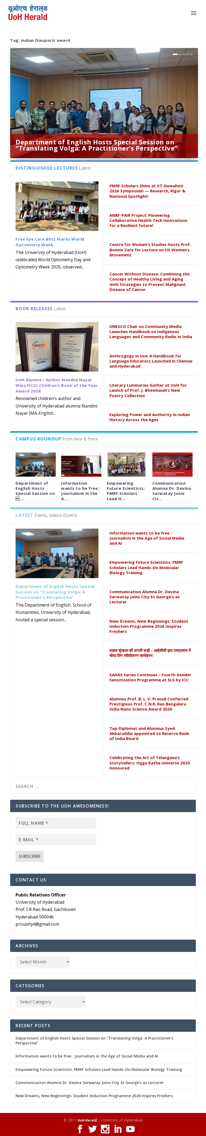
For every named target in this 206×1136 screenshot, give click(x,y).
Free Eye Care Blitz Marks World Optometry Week (50, 241)
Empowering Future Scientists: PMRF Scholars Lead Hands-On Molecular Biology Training (146, 567)
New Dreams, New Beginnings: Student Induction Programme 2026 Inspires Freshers (148, 626)
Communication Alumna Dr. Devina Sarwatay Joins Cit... (171, 490)
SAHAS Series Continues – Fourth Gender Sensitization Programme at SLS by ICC (150, 677)
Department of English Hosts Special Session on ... (35, 490)
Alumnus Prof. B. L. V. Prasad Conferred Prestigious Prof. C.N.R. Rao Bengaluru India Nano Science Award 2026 (148, 704)
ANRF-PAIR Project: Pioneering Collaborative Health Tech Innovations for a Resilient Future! (148, 220)
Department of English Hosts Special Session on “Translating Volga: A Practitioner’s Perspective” (97, 145)
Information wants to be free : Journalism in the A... (80, 490)
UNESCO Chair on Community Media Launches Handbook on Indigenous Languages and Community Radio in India (150, 331)
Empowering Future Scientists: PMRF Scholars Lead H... (126, 490)
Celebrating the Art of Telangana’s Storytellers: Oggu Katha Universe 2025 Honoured (149, 762)
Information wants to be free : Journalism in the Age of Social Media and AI (146, 538)
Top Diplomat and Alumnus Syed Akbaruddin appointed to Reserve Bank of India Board (149, 733)
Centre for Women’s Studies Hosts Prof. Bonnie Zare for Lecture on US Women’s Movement (150, 249)
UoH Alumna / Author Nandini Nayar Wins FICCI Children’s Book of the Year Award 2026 (57, 385)
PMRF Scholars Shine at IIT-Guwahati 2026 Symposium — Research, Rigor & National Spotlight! (147, 191)
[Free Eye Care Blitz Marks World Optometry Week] (57, 206)
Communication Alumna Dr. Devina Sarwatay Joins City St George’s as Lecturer (144, 596)
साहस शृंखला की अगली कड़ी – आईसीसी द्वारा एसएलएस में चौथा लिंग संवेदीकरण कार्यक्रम (150, 653)
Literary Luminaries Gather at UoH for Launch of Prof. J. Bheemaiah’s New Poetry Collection (148, 390)
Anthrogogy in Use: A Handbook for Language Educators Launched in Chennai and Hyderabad (150, 361)
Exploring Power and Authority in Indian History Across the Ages (149, 417)
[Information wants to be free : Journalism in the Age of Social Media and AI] (81, 465)
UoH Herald (87, 1120)
